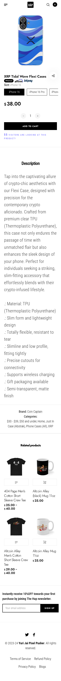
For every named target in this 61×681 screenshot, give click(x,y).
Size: (12, 85)
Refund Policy (42, 659)
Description (31, 163)
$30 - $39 (12, 421)
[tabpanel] (30, 40)
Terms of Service (20, 659)
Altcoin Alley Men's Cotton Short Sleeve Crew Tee (16, 558)
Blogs (42, 667)
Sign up (49, 608)
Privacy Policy (27, 667)
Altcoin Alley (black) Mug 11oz (44, 493)
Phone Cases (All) (36, 426)
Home (41, 421)
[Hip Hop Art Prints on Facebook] (34, 635)
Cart (54, 4)
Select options (16, 482)
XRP (50, 426)
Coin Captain (34, 411)
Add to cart (45, 482)
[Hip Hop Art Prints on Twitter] (27, 635)
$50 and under (27, 421)
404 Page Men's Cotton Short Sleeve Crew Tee (15, 495)
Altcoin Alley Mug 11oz (44, 553)
